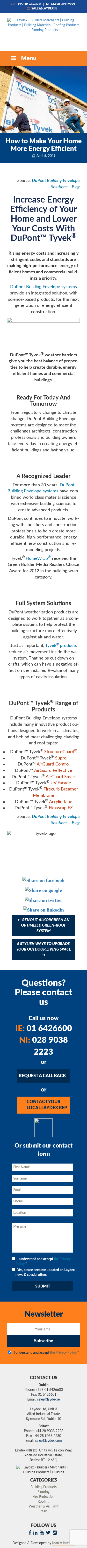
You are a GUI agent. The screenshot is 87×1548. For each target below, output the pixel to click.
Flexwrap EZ (61, 808)
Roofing (43, 1501)
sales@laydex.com (48, 1440)
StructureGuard (59, 752)
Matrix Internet (63, 1543)
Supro (60, 758)
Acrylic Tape (60, 802)
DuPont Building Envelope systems (43, 287)
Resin (44, 1511)
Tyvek (50, 646)
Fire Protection (43, 1497)
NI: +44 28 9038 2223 (60, 4)
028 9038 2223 (43, 1046)
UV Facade (61, 783)
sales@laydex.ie (44, 8)
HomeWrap (37, 558)
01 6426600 (43, 1029)
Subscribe (43, 1341)
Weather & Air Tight (43, 1506)
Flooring (43, 1492)
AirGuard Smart (61, 777)
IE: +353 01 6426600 (27, 4)
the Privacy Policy (63, 1352)
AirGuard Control (53, 764)
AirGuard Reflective (53, 770)
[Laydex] (43, 30)
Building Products (43, 1487)
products (68, 646)
